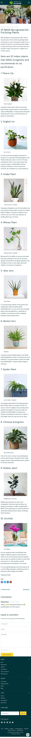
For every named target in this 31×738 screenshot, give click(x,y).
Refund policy (4, 673)
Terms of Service (5, 671)
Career (2, 696)
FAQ (2, 728)
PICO (2, 662)
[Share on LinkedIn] (8, 582)
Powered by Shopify (15, 733)
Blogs (2, 688)
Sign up (23, 713)
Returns (11, 728)
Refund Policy (20, 730)
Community (3, 681)
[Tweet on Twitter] (5, 582)
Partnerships (4, 700)
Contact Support (19, 728)
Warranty (26, 728)
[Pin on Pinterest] (11, 582)
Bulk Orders (3, 702)
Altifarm (3, 667)
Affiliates (3, 698)
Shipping (6, 728)
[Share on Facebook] (2, 582)
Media (2, 686)
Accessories (4, 669)
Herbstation (3, 664)
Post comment (7, 654)
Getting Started (4, 683)
